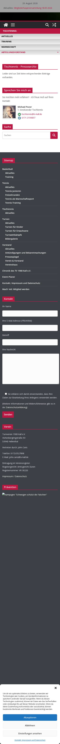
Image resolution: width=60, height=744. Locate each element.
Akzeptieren (30, 717)
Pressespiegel (12, 256)
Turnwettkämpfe (13, 234)
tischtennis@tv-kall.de (32, 114)
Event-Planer (8, 276)
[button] (55, 687)
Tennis (5, 183)
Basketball (7, 169)
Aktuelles (9, 173)
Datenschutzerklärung (16, 407)
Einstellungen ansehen (30, 733)
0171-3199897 (28, 117)
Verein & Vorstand (14, 260)
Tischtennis (8, 209)
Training (9, 177)
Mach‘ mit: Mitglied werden (15, 289)
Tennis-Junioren (13, 191)
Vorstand (7, 244)
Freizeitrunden (12, 195)
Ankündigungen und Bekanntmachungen (25, 252)
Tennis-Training (13, 202)
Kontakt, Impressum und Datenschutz (30, 740)
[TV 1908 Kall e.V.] (5, 24)
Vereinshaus (11, 264)
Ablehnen (30, 725)
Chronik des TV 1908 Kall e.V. (16, 270)
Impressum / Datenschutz (14, 476)
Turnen (5, 219)
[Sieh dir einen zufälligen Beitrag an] (54, 24)
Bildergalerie (11, 238)
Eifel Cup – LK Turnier (24, 6)
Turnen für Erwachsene (16, 230)
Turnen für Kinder (14, 226)
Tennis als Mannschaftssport (19, 198)
